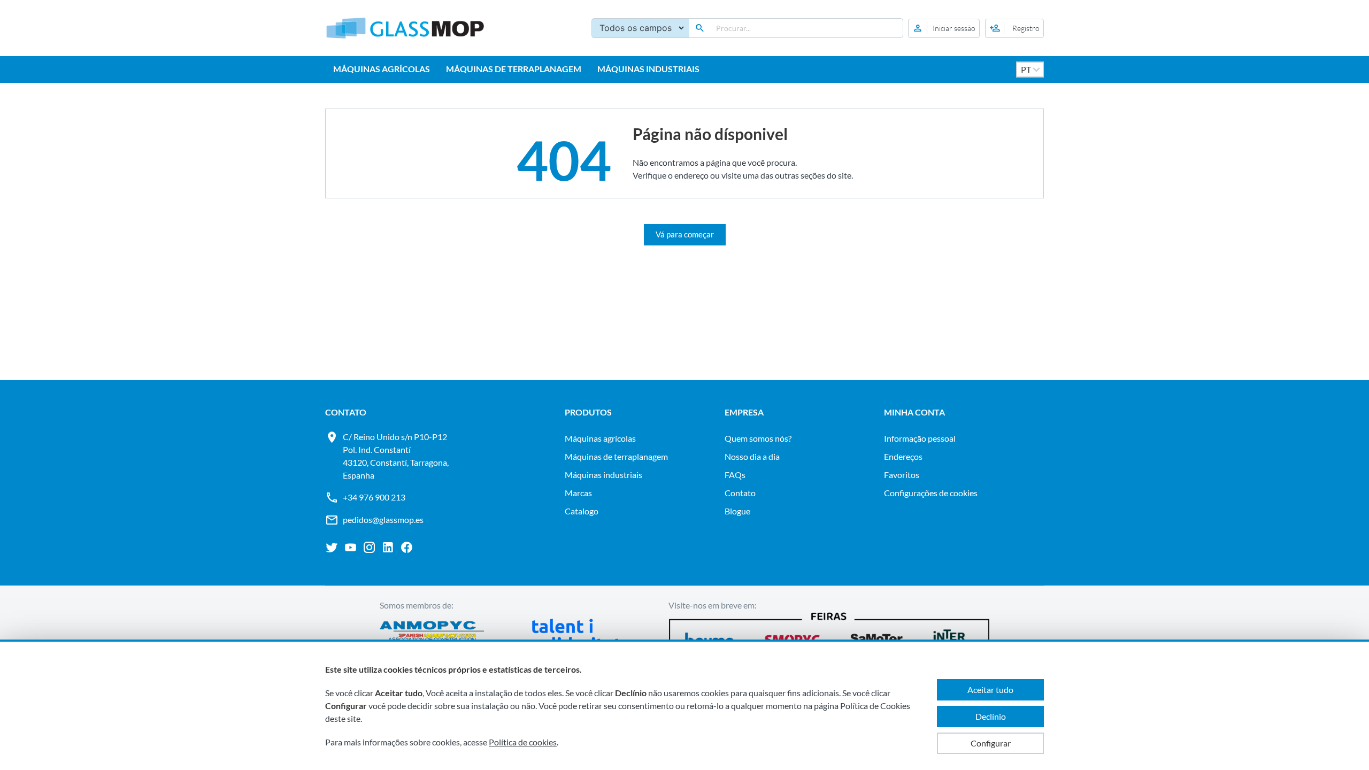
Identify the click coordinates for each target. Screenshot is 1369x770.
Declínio (990, 716)
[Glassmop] (405, 28)
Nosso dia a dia (752, 456)
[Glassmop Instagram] (369, 547)
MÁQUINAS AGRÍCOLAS (381, 69)
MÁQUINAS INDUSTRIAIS (648, 69)
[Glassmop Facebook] (406, 547)
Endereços (903, 456)
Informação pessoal (920, 438)
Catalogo (581, 511)
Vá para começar (685, 234)
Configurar (991, 743)
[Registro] (1014, 28)
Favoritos (901, 474)
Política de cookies (523, 742)
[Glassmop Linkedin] (388, 547)
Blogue (737, 511)
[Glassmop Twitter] (332, 547)
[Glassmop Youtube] (350, 547)
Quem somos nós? (758, 438)
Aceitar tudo (990, 689)
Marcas (578, 493)
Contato (740, 493)
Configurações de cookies (931, 493)
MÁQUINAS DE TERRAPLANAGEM (513, 69)
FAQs (735, 474)
